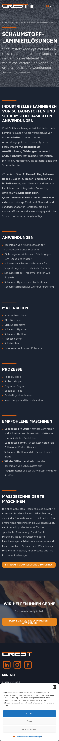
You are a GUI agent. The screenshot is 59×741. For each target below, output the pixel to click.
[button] (54, 687)
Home (4, 22)
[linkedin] (6, 665)
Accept (29, 713)
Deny (29, 721)
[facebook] (28, 665)
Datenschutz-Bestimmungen (29, 736)
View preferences (30, 729)
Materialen (14, 22)
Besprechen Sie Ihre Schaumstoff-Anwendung (29, 622)
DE (47, 6)
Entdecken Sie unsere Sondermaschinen (29, 564)
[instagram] (17, 665)
